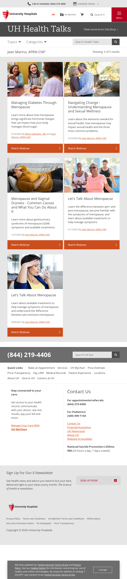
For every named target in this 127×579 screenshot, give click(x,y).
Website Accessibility (79, 439)
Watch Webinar (20, 148)
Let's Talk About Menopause (90, 198)
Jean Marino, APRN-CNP (94, 138)
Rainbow (53, 14)
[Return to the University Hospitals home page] (20, 14)
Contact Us (73, 423)
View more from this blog (100, 29)
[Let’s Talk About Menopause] (35, 271)
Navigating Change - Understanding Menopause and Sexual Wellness (90, 107)
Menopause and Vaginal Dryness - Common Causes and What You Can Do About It (34, 205)
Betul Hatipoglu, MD (35, 133)
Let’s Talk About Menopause (33, 295)
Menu (119, 17)
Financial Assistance (79, 427)
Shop (82, 14)
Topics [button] (12, 41)
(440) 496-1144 (76, 415)
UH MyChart (70, 14)
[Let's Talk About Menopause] (92, 175)
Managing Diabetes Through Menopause (34, 104)
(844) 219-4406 (29, 355)
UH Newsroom (76, 431)
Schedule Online (86, 3)
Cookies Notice (38, 568)
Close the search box (109, 14)
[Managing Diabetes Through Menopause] (35, 79)
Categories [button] (34, 41)
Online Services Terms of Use (53, 564)
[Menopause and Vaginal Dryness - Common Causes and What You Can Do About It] (35, 175)
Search (116, 42)
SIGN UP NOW (89, 480)
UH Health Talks (39, 29)
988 (69, 450)
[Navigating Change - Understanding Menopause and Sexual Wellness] (92, 79)
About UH (73, 435)
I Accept (103, 569)
